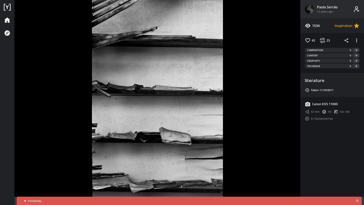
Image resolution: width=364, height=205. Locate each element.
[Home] (7, 7)
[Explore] (7, 33)
